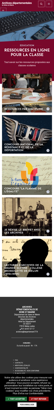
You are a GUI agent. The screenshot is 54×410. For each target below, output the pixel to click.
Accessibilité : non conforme (27, 371)
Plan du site (20, 373)
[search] (41, 4)
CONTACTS (19, 363)
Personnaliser (27, 404)
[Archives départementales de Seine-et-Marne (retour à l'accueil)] (17, 4)
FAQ (16, 360)
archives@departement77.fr (27, 332)
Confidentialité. (36, 393)
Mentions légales (22, 365)
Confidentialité (21, 368)
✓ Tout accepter (16, 399)
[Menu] (3, 11)
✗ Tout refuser (38, 399)
